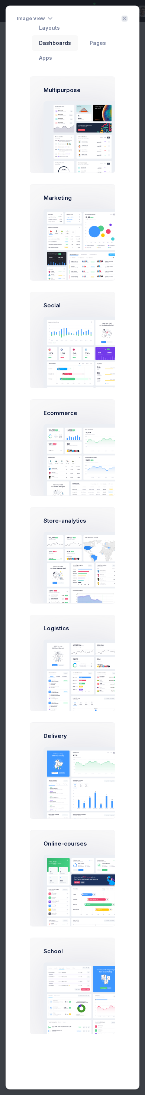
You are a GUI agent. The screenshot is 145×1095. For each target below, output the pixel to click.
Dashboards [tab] (55, 43)
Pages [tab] (98, 43)
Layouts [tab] (49, 28)
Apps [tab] (45, 58)
